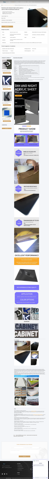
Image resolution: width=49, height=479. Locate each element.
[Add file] (33, 478)
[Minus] (47, 460)
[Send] (47, 478)
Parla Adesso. (7, 26)
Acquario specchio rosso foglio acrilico (32, 435)
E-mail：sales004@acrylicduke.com (7, 467)
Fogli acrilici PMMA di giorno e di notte (21, 435)
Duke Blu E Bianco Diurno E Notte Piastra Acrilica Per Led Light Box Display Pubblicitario (6, 119)
